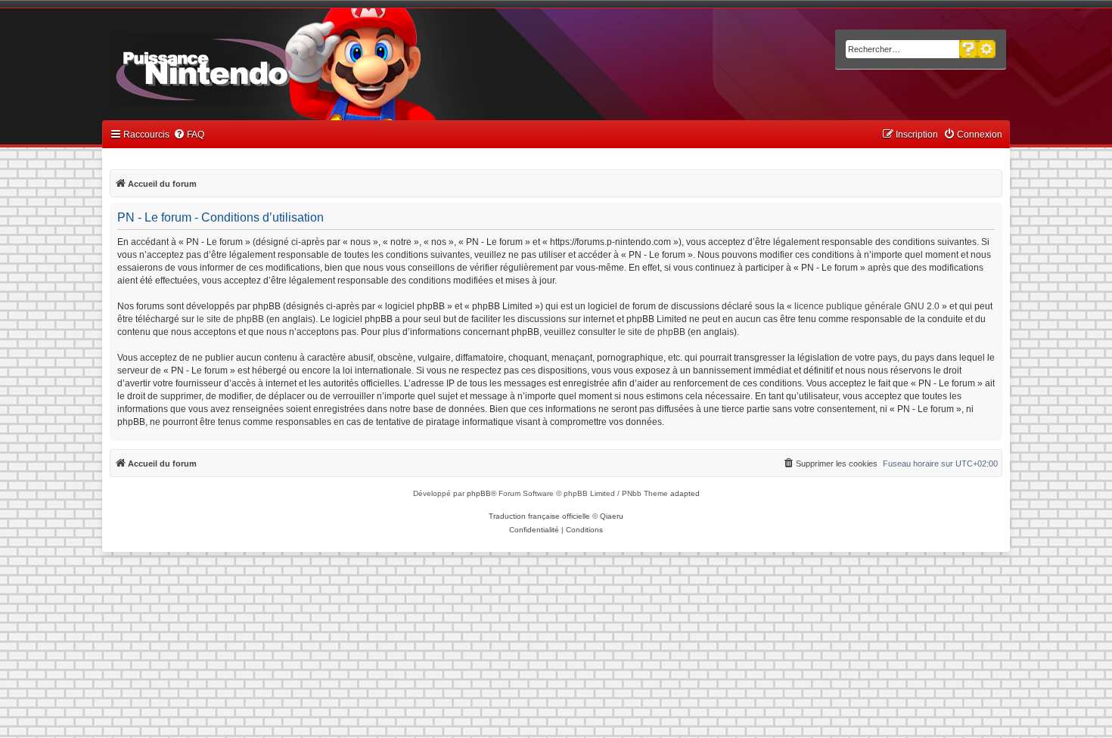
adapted (685, 493)
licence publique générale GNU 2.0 (867, 306)
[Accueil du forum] (246, 66)
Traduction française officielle (539, 516)
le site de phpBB (230, 319)
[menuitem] (188, 135)
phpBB (479, 493)
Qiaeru (611, 516)
